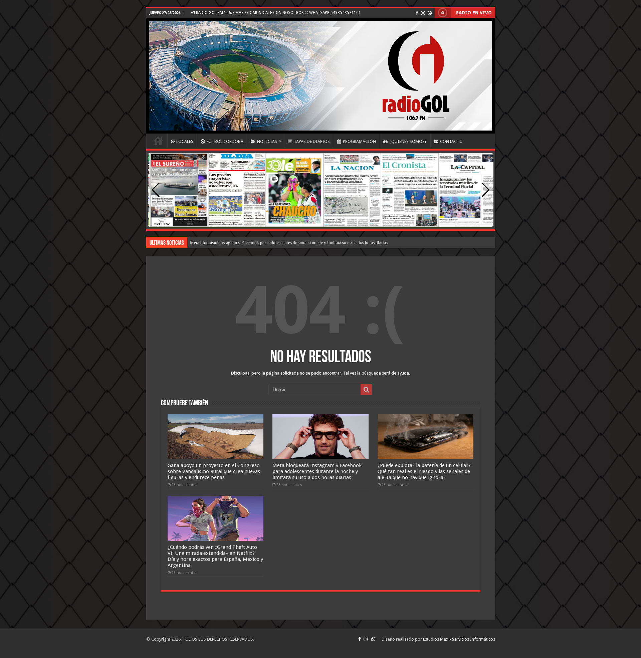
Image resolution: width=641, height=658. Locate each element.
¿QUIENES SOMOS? (408, 141)
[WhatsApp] (429, 13)
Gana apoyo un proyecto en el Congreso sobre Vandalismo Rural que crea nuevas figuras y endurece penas (214, 471)
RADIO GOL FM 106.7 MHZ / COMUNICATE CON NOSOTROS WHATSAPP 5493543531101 (278, 12)
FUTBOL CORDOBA (225, 141)
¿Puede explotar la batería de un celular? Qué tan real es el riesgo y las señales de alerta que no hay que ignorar (424, 471)
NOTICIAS (267, 141)
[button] (485, 190)
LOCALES (184, 141)
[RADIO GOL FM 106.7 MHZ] (320, 76)
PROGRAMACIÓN (359, 141)
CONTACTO (451, 141)
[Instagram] (423, 13)
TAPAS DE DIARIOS (312, 141)
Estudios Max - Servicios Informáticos (459, 639)
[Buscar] (366, 389)
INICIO (158, 141)
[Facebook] (417, 13)
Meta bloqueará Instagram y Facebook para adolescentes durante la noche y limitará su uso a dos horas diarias (289, 242)
